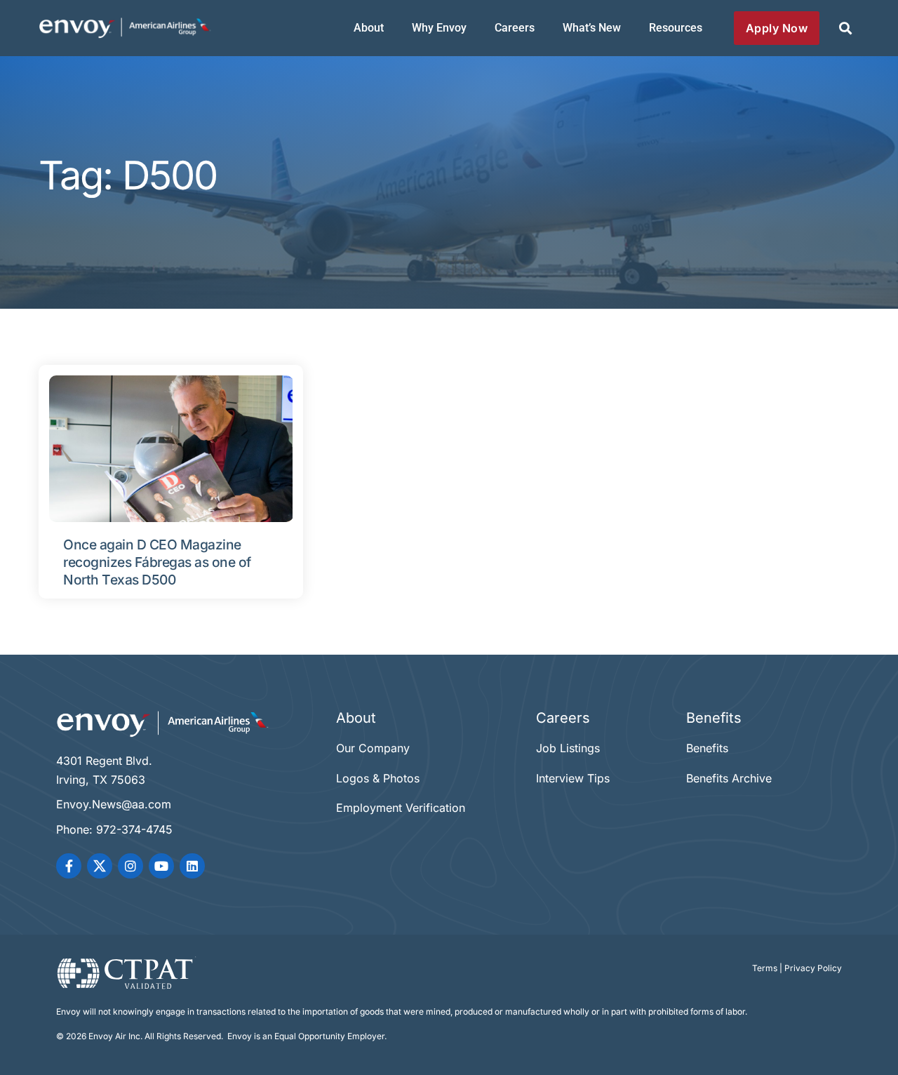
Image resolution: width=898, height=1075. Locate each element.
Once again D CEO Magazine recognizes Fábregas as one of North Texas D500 (157, 562)
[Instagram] (130, 866)
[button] (845, 28)
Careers (515, 27)
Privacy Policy (813, 968)
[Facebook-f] (68, 866)
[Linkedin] (192, 866)
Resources (675, 27)
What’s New (592, 27)
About (369, 27)
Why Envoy (439, 27)
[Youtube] (161, 866)
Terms (764, 968)
